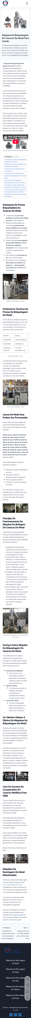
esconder (15, 157)
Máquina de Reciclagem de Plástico (15, 988)
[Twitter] (15, 1014)
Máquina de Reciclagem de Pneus (15, 996)
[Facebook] (11, 1014)
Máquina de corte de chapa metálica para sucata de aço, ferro (23, 933)
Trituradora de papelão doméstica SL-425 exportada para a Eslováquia (8, 933)
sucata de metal (17, 914)
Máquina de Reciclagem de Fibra (15, 979)
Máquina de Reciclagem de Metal (15, 961)
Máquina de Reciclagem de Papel (15, 970)
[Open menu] (27, 3)
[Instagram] (20, 1014)
